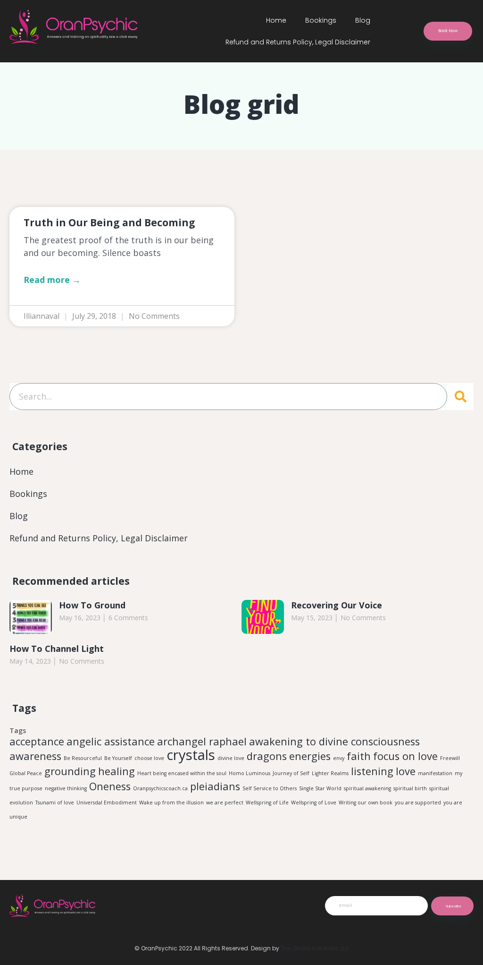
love (406, 771)
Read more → (52, 279)
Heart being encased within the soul (181, 773)
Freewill (450, 758)
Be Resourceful (83, 758)
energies (310, 756)
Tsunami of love (54, 802)
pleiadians (215, 786)
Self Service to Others (269, 788)
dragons (267, 756)
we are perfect (224, 802)
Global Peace (25, 773)
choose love (149, 758)
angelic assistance (111, 741)
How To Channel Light (56, 648)
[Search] (460, 396)
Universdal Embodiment (106, 802)
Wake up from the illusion (171, 802)
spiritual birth (410, 788)
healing (116, 771)
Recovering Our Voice (336, 605)
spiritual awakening (367, 788)
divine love (230, 758)
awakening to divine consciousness (334, 741)
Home (276, 20)
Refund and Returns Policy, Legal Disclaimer (297, 42)
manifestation (435, 773)
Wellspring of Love (313, 802)
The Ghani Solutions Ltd (315, 948)
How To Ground (92, 605)
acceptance (36, 741)
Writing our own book (365, 802)
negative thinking (66, 788)
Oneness (110, 786)
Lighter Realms (330, 773)
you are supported (418, 802)
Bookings (320, 20)
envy (338, 758)
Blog (362, 20)
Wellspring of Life (267, 802)
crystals (191, 754)
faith (359, 756)
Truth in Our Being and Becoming (109, 222)
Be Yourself (118, 758)
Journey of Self (291, 773)
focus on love (405, 756)
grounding (70, 771)
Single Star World (320, 788)
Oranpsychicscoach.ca (160, 788)
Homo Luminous (249, 773)
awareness (35, 756)
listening (372, 771)
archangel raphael (202, 741)
